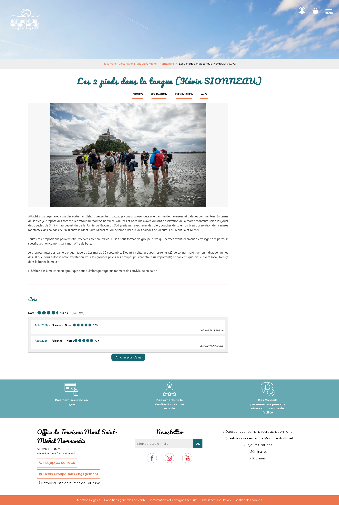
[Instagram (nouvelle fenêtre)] (169, 459)
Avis (204, 94)
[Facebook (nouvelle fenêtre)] (152, 459)
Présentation (184, 94)
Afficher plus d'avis (128, 357)
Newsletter (169, 431)
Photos (137, 94)
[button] (315, 10)
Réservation (158, 94)
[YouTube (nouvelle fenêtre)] (187, 459)
